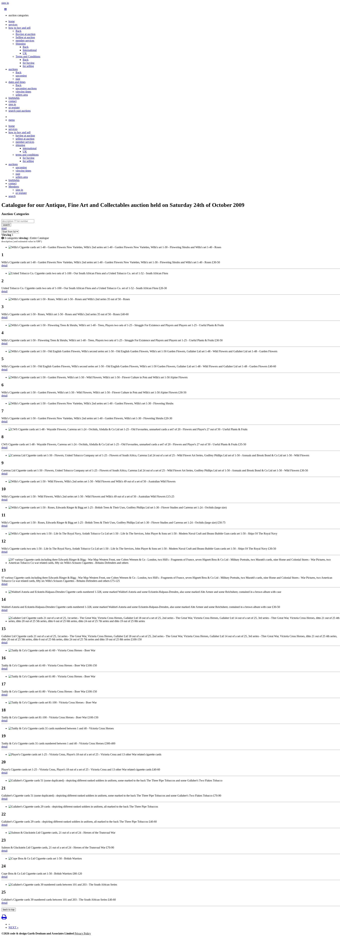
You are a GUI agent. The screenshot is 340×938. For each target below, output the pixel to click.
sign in (5, 2)
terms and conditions (27, 154)
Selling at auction (25, 37)
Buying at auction (25, 34)
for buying (28, 62)
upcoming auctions (26, 88)
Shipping (21, 43)
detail (4, 265)
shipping (20, 145)
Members (13, 186)
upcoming (21, 75)
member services (25, 40)
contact (12, 101)
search (12, 196)
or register (14, 107)
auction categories (18, 15)
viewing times (23, 91)
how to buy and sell (19, 27)
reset (4, 228)
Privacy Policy (83, 933)
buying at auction (25, 135)
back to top (8, 909)
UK (25, 53)
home (11, 21)
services (12, 24)
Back (18, 30)
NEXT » (13, 927)
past (18, 78)
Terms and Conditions (28, 56)
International (30, 50)
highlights (13, 97)
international (29, 148)
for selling (28, 66)
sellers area (22, 94)
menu (11, 119)
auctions (13, 69)
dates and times (17, 81)
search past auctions (19, 110)
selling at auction (25, 138)
